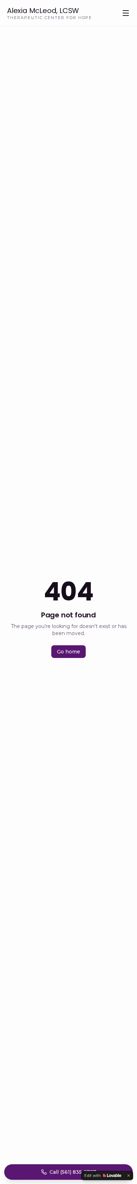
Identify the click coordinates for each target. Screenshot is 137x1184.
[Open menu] (126, 13)
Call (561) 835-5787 (73, 1172)
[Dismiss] (128, 1175)
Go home (68, 651)
